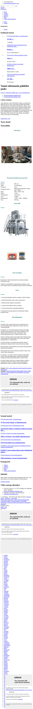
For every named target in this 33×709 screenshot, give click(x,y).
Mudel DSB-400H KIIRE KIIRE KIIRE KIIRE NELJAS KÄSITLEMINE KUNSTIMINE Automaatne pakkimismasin (16, 372)
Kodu (5, 12)
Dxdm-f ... (10, 49)
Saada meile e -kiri (5, 118)
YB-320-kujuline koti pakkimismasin (13, 443)
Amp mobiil (14, 498)
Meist (5, 17)
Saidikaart (7, 498)
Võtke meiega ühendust (10, 19)
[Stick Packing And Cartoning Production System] (11, 455)
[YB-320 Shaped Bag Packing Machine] (11, 439)
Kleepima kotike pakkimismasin (16, 502)
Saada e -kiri (4, 507)
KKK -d (6, 16)
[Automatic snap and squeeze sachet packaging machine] (12, 425)
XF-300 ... (10, 79)
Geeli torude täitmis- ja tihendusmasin (10, 501)
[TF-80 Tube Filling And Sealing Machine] (11, 419)
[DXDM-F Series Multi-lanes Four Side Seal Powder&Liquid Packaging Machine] (16, 447)
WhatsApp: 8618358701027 (11, 494)
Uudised (6, 14)
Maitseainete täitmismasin (7, 499)
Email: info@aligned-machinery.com (13, 491)
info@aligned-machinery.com (11, 3)
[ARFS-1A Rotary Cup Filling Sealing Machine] (12, 433)
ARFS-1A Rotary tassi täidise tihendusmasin (15, 436)
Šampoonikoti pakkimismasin (21, 499)
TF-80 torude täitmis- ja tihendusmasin (13, 422)
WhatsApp (3, 508)
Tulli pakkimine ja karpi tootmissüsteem (14, 458)
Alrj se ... (10, 58)
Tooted (5, 13)
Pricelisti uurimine (5, 481)
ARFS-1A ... (11, 68)
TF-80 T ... (10, 39)
